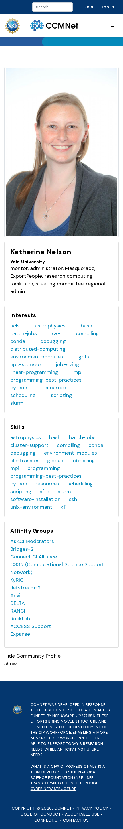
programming (43, 468)
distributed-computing (38, 349)
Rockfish (20, 618)
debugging (53, 341)
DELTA (17, 603)
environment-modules (36, 356)
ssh (73, 499)
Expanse (20, 634)
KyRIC (17, 580)
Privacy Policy (92, 808)
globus (55, 460)
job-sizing (67, 364)
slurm (16, 403)
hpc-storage (25, 364)
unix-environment (31, 507)
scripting (61, 395)
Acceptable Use (82, 814)
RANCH (18, 610)
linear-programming (34, 372)
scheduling (23, 395)
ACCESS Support (30, 626)
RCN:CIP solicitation (74, 710)
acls (15, 325)
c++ (56, 333)
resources (54, 387)
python (18, 387)
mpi (78, 372)
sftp (44, 491)
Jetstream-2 (25, 587)
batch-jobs (23, 333)
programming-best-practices (46, 379)
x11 (64, 507)
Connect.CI (46, 820)
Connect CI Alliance (33, 556)
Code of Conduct (41, 814)
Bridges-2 (21, 549)
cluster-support (29, 445)
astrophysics (50, 325)
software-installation (35, 499)
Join (89, 7)
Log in (108, 7)
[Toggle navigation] (112, 25)
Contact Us (76, 820)
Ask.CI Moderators (32, 541)
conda (17, 341)
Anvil (15, 595)
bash (86, 325)
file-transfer (24, 460)
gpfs (83, 356)
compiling (87, 333)
